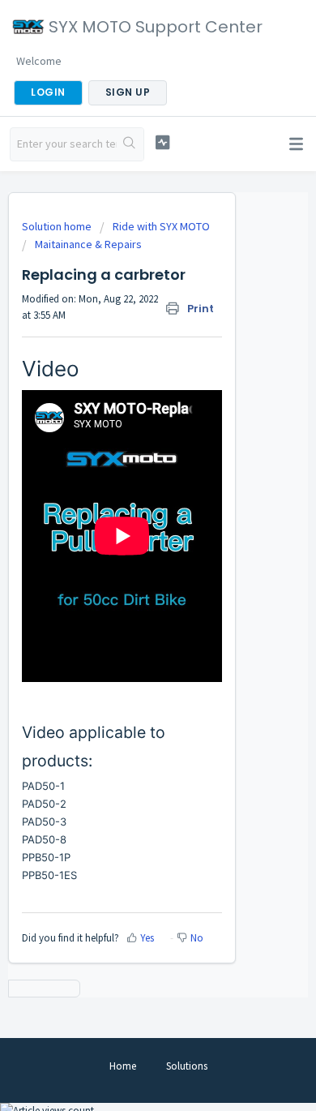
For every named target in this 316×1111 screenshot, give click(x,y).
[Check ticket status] (162, 142)
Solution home (58, 226)
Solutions (186, 1066)
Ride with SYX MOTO (161, 226)
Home (122, 1066)
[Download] (128, 549)
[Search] (130, 144)
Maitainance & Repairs (88, 244)
